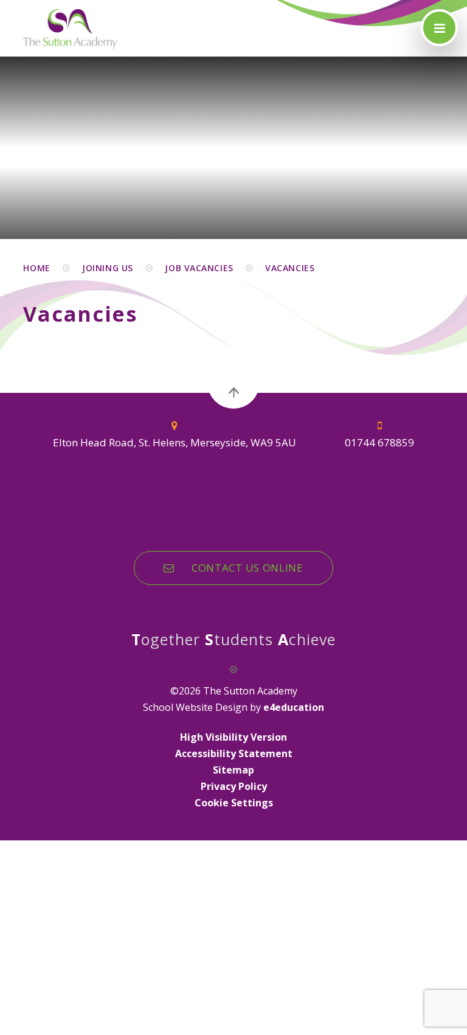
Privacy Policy (234, 786)
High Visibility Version (233, 737)
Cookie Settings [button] (234, 802)
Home (36, 268)
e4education (293, 707)
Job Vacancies (199, 268)
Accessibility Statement (233, 753)
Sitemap (233, 770)
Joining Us (107, 268)
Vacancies (289, 268)
